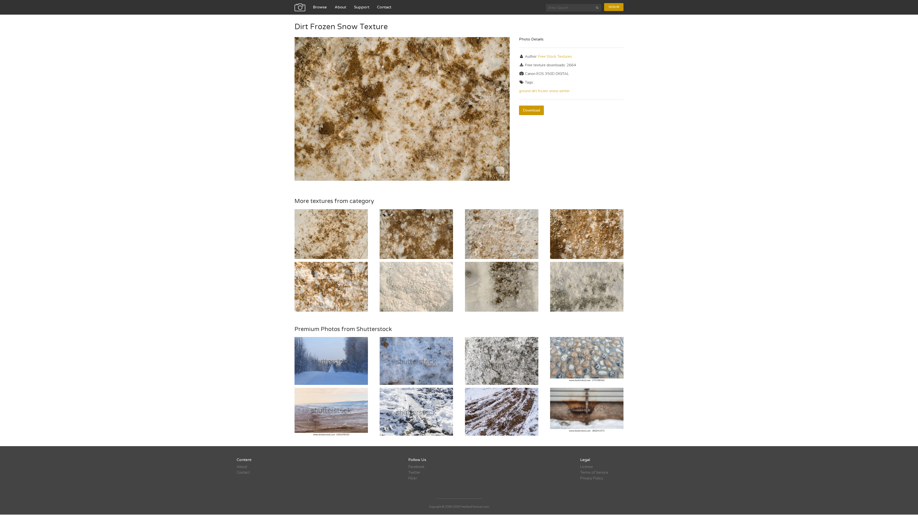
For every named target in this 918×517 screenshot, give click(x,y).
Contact (384, 7)
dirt (534, 91)
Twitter (414, 472)
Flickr (412, 478)
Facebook (416, 466)
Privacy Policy (591, 478)
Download (531, 110)
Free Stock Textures (555, 56)
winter (564, 91)
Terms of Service (594, 472)
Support (361, 7)
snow (553, 91)
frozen (543, 91)
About (340, 7)
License (586, 466)
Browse (320, 7)
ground (524, 91)
